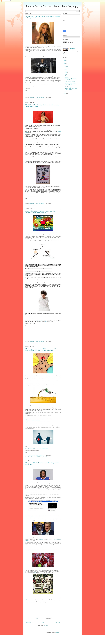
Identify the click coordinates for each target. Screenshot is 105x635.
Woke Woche (32, 205)
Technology (41, 456)
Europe (35, 456)
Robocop (33, 76)
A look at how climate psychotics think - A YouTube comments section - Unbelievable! (40, 211)
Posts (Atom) (45, 625)
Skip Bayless (41, 539)
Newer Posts (28, 622)
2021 (65, 93)
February (66, 75)
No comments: (41, 97)
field (35, 572)
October (66, 66)
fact (46, 321)
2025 (65, 60)
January (66, 77)
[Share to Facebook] (49, 97)
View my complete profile (67, 53)
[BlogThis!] (47, 97)
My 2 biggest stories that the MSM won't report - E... (70, 87)
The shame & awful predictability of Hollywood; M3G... (70, 79)
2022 (65, 91)
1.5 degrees (39, 320)
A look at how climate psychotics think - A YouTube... (70, 84)
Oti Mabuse (32, 146)
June (66, 69)
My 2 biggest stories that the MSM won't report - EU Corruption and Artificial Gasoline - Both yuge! (40, 349)
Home (43, 622)
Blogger (57, 632)
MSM (38, 456)
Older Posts (58, 622)
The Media (45, 456)
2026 (65, 59)
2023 (65, 63)
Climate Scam (30, 456)
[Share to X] (48, 97)
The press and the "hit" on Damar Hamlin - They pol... (71, 89)
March (66, 74)
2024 (65, 62)
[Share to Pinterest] (50, 97)
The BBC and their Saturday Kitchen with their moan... (70, 82)
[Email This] (46, 97)
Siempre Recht (72, 48)
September (67, 68)
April (66, 72)
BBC (29, 205)
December (67, 65)
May (66, 71)
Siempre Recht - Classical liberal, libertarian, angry (52, 6)
